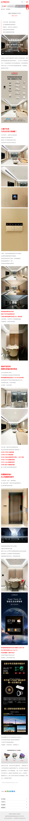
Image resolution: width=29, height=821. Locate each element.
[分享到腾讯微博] (11, 791)
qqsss (27, 7)
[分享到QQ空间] (9, 791)
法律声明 (10, 813)
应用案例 (8, 9)
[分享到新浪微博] (5, 791)
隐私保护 (14, 813)
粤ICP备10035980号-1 (8, 818)
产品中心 (3, 801)
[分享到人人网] (12, 791)
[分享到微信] (7, 791)
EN (22, 2)
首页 (3, 9)
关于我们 (3, 799)
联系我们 (18, 813)
